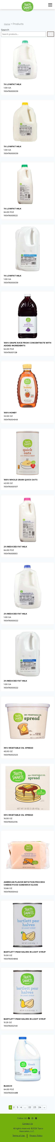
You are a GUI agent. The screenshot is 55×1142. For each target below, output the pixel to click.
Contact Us (27, 1124)
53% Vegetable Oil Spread (18, 815)
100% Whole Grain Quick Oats (21, 480)
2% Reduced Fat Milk (15, 546)
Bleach (8, 1086)
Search (5, 29)
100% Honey (10, 412)
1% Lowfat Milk (12, 84)
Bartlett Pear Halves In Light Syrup (25, 952)
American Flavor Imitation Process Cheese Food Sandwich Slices (24, 883)
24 (39, 1107)
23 (34, 1107)
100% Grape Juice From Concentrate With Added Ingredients (27, 344)
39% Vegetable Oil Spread (18, 748)
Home (7, 24)
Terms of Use (18, 1135)
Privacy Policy (36, 1135)
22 (29, 1107)
